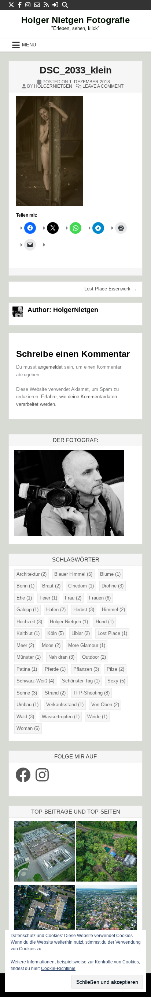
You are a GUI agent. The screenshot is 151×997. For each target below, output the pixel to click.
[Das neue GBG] (44, 852)
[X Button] (11, 5)
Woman (28, 728)
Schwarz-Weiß (35, 681)
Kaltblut (28, 633)
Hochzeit (29, 621)
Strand (55, 693)
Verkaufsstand (65, 704)
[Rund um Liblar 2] (106, 852)
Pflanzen (86, 669)
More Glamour (86, 645)
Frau (73, 598)
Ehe (24, 598)
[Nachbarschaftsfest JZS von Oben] (44, 916)
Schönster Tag (81, 681)
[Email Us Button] (37, 5)
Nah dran (61, 657)
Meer (25, 645)
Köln (55, 633)
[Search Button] (65, 5)
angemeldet (50, 367)
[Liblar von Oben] (106, 916)
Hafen (56, 609)
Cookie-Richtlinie (58, 968)
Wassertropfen (61, 716)
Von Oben (105, 704)
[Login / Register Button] (55, 5)
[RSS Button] (46, 5)
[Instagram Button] (27, 5)
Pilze (115, 669)
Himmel (113, 609)
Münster (28, 657)
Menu (29, 44)
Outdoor (94, 657)
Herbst (83, 609)
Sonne (26, 693)
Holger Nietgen (69, 621)
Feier (48, 598)
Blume (110, 574)
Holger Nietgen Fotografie (75, 20)
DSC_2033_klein (76, 70)
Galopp (27, 609)
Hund (105, 621)
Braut (51, 586)
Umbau (27, 704)
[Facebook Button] (20, 5)
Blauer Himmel (73, 574)
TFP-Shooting (91, 693)
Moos (51, 645)
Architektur (31, 574)
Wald (25, 716)
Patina (26, 669)
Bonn (25, 586)
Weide (97, 716)
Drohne (113, 586)
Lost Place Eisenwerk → (110, 289)
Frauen (100, 598)
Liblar (80, 633)
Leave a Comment (103, 86)
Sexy (116, 681)
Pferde (55, 669)
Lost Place (112, 633)
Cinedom (81, 586)
